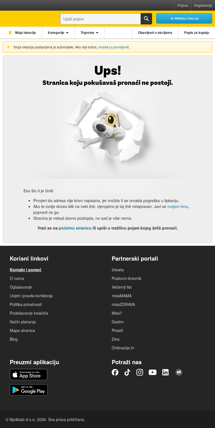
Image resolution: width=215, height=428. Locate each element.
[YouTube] (152, 372)
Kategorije (56, 32)
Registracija (203, 5)
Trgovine (87, 32)
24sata (118, 269)
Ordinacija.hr (123, 347)
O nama (17, 278)
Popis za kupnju (196, 32)
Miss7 (117, 313)
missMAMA (122, 295)
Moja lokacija (25, 32)
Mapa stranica (22, 330)
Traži (146, 18)
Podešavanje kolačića (29, 313)
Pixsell (117, 330)
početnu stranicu (75, 228)
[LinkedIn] (166, 372)
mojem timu (177, 206)
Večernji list (122, 287)
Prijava (182, 5)
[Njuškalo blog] (179, 372)
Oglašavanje (21, 287)
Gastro (118, 321)
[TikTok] (127, 372)
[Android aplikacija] (29, 390)
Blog (14, 339)
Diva (116, 339)
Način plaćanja (23, 321)
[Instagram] (139, 372)
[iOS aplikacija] (28, 374)
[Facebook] (115, 372)
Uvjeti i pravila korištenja (31, 295)
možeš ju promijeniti (113, 47)
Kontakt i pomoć (25, 269)
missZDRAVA (123, 304)
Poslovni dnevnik (126, 278)
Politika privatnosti (26, 304)
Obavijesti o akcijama (155, 32)
